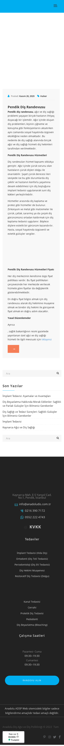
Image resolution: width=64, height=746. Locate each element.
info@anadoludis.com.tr (35, 504)
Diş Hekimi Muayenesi (32, 570)
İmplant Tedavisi (12, 421)
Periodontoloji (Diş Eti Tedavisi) (32, 564)
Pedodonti (32, 619)
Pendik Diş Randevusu (26, 107)
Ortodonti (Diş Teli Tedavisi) (32, 558)
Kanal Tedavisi (32, 601)
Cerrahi (32, 607)
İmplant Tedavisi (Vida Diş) (32, 553)
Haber (43, 96)
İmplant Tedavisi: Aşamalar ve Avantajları (27, 396)
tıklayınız (47, 339)
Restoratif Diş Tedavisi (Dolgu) (32, 576)
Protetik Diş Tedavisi (32, 613)
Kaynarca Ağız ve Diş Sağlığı (19, 427)
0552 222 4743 (35, 517)
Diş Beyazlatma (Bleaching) (32, 624)
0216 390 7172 (35, 511)
